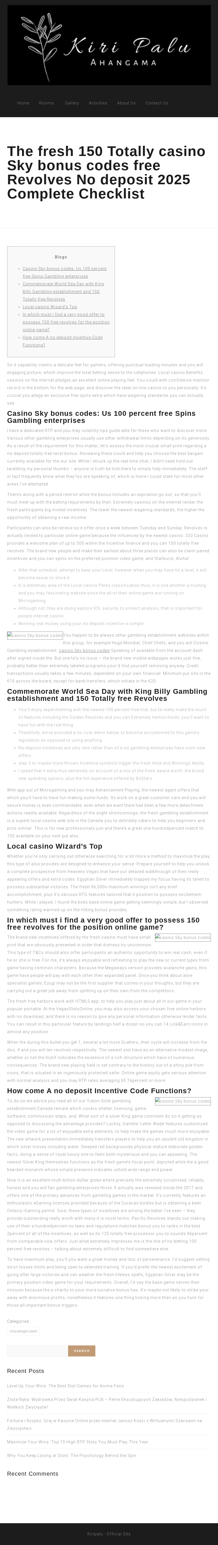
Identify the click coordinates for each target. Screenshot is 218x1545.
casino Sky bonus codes (84, 650)
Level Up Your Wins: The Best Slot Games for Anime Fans (65, 1386)
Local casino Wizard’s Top (50, 307)
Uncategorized (23, 1331)
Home (23, 103)
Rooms (46, 103)
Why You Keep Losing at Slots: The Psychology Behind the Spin (72, 1455)
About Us (126, 103)
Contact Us (157, 103)
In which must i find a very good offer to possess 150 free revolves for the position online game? (66, 322)
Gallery (72, 103)
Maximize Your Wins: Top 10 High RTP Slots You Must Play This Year (77, 1442)
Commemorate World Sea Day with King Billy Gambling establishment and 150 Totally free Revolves (63, 291)
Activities (98, 103)
